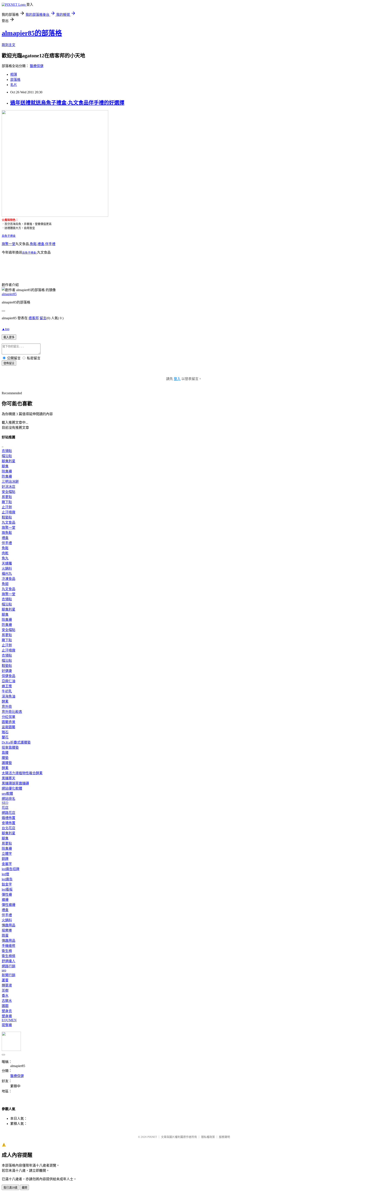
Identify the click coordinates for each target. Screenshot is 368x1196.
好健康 (7, 671)
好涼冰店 (8, 486)
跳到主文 (8, 45)
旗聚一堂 (8, 244)
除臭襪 (7, 471)
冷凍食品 (8, 579)
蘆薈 (5, 980)
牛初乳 (7, 691)
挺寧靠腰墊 (10, 747)
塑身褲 (7, 1016)
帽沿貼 (7, 456)
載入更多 (8, 337)
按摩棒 (7, 930)
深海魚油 (8, 696)
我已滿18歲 (10, 1187)
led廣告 (7, 879)
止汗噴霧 (8, 512)
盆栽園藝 (8, 727)
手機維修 (8, 946)
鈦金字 (7, 884)
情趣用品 (8, 925)
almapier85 (9, 294)
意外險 (7, 706)
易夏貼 (7, 497)
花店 (5, 807)
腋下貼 (7, 502)
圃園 (5, 1006)
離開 (24, 1187)
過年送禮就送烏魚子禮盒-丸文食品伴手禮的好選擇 (67, 102)
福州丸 (7, 573)
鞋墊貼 (7, 517)
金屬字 (7, 864)
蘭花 (5, 737)
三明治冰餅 (10, 481)
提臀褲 (7, 1025)
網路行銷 (8, 966)
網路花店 (8, 813)
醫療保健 (36, 66)
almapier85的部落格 (32, 33)
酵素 (5, 701)
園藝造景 (8, 722)
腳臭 (5, 466)
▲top (5, 329)
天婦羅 (7, 563)
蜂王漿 (7, 686)
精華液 (7, 985)
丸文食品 (8, 522)
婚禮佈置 (8, 818)
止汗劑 (7, 507)
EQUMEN (9, 1020)
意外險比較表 (12, 712)
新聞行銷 (8, 975)
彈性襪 (7, 894)
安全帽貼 (8, 492)
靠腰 (5, 752)
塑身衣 (7, 1011)
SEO (5, 803)
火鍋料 (7, 568)
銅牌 (5, 859)
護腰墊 (7, 763)
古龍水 (7, 1000)
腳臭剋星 (8, 461)
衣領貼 (7, 451)
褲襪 (5, 899)
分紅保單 (8, 717)
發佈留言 (8, 363)
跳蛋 (5, 935)
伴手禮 (50, 244)
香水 (5, 995)
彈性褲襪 (8, 905)
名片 (13, 85)
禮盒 (40, 244)
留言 (43, 318)
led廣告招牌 (10, 869)
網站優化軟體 (12, 788)
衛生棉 (7, 951)
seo (4, 970)
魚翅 (5, 584)
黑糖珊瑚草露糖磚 (15, 783)
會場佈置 (8, 823)
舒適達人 (8, 961)
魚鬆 (33, 244)
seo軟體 (7, 793)
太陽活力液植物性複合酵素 (22, 773)
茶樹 (5, 990)
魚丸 (5, 558)
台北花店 (8, 828)
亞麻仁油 (8, 681)
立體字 (7, 853)
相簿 (13, 74)
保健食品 (8, 676)
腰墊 (5, 758)
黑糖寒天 (8, 778)
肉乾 (5, 553)
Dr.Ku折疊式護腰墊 (16, 742)
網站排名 (8, 798)
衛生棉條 (8, 956)
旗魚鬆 (7, 532)
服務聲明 (224, 1136)
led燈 (5, 874)
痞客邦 (34, 318)
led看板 (7, 889)
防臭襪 (7, 476)
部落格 (15, 79)
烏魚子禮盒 (9, 235)
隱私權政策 (208, 1136)
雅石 (5, 732)
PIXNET (152, 1136)
